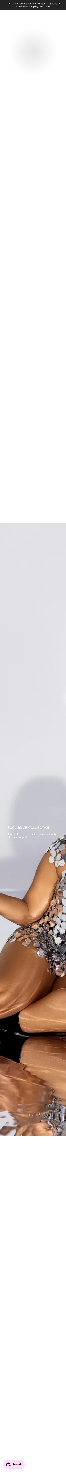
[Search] (52, 18)
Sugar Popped (33, 18)
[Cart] (61, 18)
